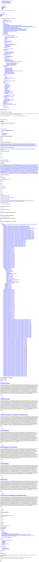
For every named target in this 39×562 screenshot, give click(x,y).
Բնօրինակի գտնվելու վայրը (9, 99)
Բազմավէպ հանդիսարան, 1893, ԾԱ (9, 261)
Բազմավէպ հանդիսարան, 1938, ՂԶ (9, 314)
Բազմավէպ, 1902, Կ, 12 (8, 288)
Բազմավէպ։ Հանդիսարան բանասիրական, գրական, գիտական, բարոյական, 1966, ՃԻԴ (17, 334)
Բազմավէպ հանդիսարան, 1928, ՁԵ (9, 307)
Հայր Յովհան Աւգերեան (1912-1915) (9, 169)
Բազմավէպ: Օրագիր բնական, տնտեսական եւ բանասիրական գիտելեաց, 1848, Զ (16, 229)
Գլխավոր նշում (5, 101)
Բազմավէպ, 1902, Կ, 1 (8, 268)
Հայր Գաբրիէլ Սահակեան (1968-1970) (13, 172)
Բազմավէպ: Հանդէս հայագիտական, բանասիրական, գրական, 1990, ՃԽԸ (15, 351)
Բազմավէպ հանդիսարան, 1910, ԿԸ (9, 294)
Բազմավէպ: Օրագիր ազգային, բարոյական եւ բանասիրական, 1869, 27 (14, 244)
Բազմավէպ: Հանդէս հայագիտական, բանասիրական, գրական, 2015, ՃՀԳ (15, 369)
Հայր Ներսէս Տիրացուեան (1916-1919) (21, 169)
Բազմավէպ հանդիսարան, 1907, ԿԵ (9, 292)
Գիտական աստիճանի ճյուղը (11, 64)
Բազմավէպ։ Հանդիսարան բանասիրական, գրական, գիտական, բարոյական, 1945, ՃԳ (17, 319)
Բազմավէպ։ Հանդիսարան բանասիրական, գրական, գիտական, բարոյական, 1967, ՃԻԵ (17, 335)
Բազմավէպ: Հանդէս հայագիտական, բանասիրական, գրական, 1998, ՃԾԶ (15, 357)
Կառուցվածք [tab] (4, 134)
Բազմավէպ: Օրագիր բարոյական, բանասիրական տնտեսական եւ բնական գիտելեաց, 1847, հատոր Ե (19, 228)
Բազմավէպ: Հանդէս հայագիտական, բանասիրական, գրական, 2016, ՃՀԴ (15, 370)
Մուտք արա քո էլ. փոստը (4, 115)
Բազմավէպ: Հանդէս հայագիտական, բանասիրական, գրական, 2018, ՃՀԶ (15, 371)
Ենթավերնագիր (7, 46)
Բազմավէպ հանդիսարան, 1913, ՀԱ (8, 296)
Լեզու (4, 82)
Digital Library (4, 204)
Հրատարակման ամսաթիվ (9, 73)
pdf (0, 182)
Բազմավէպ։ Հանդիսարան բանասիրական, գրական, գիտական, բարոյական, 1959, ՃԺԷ (17, 329)
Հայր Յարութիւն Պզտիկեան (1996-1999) (22, 173)
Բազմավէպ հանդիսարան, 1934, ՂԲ (9, 311)
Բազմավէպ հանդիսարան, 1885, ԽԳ (9, 255)
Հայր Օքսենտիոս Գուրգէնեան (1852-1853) (16, 164)
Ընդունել (21, 558)
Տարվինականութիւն (9, 274)
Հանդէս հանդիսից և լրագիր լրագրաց (12, 280)
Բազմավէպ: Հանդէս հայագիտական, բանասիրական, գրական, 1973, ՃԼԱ (15, 339)
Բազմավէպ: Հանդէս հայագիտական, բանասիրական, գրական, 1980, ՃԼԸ (15, 344)
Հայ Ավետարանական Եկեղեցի (22, 200)
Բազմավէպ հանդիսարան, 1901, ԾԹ (9, 267)
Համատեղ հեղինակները (9, 48)
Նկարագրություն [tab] (4, 133)
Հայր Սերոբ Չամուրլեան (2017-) (34, 173)
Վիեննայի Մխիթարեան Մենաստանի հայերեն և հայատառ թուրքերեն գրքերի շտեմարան (16, 534)
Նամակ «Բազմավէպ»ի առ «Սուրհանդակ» (13, 279)
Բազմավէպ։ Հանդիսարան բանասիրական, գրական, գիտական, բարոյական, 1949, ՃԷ (17, 322)
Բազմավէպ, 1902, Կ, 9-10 (8, 287)
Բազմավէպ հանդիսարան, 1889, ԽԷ (9, 258)
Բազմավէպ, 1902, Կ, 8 (8, 286)
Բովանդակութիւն (4, 463)
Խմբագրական (3, 479)
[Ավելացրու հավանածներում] (0, 395)
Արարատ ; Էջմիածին (9, 277)
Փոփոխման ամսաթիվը (8, 71)
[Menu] (0, 4)
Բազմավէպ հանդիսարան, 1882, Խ (8, 253)
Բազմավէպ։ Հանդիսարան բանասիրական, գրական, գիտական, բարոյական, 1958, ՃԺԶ (17, 328)
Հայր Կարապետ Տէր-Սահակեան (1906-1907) (28, 168)
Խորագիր (5, 50)
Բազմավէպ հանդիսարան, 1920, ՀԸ (8, 301)
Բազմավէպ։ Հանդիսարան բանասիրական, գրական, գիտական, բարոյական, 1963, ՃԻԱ (17, 332)
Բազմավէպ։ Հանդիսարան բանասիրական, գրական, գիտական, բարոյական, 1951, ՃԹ (17, 323)
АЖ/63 (1, 191)
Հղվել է (6, 89)
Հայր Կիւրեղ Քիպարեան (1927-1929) (30, 170)
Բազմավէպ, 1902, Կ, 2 (8, 269)
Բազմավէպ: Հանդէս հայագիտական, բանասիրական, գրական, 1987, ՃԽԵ (15, 349)
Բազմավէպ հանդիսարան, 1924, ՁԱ (9, 304)
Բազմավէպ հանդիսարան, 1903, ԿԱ (9, 289)
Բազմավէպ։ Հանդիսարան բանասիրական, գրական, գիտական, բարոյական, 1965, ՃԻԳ (17, 333)
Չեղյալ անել (2, 119)
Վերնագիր (6, 42)
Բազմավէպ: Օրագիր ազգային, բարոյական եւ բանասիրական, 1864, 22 (14, 240)
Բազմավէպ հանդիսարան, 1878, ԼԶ (8, 250)
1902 (1, 152)
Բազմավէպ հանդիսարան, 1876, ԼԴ (8, 249)
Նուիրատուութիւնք (9, 271)
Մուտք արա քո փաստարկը (20, 115)
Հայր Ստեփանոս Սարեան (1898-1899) (22, 167)
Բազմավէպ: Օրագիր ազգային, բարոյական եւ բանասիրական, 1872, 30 (14, 246)
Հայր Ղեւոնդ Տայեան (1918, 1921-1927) (32, 169)
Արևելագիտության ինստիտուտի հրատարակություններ (12, 28)
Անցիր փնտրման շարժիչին (6, 1)
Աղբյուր (4, 81)
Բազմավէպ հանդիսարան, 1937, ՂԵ (9, 313)
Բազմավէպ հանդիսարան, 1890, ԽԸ (9, 259)
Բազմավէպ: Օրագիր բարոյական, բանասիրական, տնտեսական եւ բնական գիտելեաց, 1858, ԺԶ (18, 236)
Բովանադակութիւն (9, 281)
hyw (3, 5)
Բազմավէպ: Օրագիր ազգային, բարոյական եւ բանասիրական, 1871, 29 (14, 245)
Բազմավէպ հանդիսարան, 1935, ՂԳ (9, 312)
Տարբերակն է (7, 86)
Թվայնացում (7, 98)
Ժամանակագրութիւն (9, 270)
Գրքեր (4, 23)
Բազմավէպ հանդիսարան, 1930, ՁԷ (8, 308)
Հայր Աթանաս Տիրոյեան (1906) (16, 168)
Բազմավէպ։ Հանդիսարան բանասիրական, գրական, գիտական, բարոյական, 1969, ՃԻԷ (17, 336)
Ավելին (1, 510)
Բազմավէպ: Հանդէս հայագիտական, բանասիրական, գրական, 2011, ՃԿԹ (15, 366)
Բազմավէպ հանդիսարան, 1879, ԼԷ (8, 251)
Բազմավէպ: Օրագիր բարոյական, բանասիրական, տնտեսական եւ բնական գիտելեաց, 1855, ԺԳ (18, 234)
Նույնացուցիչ (6, 78)
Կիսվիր (4, 7)
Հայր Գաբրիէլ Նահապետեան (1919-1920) (7, 170)
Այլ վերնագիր (7, 45)
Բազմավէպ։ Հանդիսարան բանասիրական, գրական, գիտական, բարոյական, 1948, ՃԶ (17, 321)
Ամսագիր (13, 201)
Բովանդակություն (8, 59)
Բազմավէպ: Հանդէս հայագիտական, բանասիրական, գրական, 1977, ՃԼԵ (15, 342)
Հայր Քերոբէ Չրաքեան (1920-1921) (19, 170)
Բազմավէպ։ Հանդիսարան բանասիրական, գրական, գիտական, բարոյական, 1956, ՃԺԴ (17, 327)
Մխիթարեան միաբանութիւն (5, 161)
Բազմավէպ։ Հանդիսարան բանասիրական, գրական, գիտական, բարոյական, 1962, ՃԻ (17, 331)
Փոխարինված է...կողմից (9, 90)
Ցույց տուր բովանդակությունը (7, 130)
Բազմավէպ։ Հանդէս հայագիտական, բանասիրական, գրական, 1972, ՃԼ (14, 338)
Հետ (1, 16)
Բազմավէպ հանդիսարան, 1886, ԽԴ (9, 256)
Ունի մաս (6, 84)
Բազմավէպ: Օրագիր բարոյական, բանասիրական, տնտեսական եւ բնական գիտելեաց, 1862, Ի (18, 239)
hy (0, 194)
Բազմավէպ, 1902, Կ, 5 (8, 284)
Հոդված (1, 139)
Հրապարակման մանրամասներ (9, 35)
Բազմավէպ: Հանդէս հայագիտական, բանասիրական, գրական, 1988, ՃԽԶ (15, 350)
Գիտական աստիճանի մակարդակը (12, 63)
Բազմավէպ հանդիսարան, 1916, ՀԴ (8, 298)
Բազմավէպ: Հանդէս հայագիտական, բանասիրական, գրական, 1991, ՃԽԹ (15, 352)
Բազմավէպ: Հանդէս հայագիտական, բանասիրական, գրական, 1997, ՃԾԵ (15, 356)
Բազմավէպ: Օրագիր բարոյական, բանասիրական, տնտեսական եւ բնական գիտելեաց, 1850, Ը (18, 230)
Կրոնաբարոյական (30, 200)
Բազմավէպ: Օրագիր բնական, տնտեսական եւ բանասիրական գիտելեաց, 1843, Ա (16, 225)
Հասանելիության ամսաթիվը (9, 72)
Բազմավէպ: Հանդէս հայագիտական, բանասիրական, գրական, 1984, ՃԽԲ (15, 347)
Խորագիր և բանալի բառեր (9, 52)
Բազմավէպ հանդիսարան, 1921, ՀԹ (9, 302)
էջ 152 (1, 185)
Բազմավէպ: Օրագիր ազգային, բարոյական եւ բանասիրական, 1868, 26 (14, 243)
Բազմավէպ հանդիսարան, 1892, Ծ (8, 260)
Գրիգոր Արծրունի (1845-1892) (10, 278)
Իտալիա (10, 201)
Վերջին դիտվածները (6, 104)
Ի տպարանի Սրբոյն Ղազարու (5, 179)
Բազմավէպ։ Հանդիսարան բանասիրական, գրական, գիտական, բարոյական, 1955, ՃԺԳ (17, 326)
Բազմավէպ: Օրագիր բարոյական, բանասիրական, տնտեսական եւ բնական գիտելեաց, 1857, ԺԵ (18, 235)
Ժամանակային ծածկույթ (9, 56)
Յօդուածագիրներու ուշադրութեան (8, 447)
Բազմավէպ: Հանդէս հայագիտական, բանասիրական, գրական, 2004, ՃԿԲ (15, 361)
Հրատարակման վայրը (7, 53)
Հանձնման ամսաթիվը (8, 68)
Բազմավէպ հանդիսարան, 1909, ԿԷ (8, 293)
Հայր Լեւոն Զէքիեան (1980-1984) (24, 172)
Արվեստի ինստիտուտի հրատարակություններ (10, 27)
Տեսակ (4, 74)
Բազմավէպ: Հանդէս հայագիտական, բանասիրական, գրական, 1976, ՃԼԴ (15, 341)
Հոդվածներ (8, 204)
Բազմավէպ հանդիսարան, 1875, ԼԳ (8, 248)
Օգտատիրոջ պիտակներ (9, 51)
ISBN (5, 40)
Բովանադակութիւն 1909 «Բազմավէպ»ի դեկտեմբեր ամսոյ (14, 414)
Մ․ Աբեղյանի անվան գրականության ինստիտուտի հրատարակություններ (15, 29)
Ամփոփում (6, 58)
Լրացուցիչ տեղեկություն (9, 41)
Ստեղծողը (6, 47)
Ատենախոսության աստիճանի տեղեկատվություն (13, 61)
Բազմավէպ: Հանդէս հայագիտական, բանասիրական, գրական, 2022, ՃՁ (14, 374)
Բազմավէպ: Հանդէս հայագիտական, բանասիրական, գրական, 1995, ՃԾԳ (15, 355)
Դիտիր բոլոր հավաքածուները (7, 537)
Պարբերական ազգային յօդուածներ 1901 (12, 282)
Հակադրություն (5, 14)
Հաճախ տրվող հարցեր (7, 20)
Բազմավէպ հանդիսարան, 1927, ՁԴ (9, 306)
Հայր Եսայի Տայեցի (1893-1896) (11, 167)
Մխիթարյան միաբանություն (20, 201)
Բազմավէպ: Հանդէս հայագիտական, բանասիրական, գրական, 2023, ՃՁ (14, 375)
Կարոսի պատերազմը (9, 275)
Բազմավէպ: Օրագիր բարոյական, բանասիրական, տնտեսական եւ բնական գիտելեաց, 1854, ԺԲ (18, 233)
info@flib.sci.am (2, 522)
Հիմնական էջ (3, 528)
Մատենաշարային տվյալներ (7, 100)
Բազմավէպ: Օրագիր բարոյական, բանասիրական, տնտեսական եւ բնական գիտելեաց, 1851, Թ (18, 231)
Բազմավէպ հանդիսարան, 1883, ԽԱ (9, 254)
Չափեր (6, 76)
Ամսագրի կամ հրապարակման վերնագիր (11, 36)
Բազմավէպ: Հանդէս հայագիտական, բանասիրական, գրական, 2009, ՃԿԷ (15, 365)
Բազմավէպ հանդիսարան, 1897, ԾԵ (9, 264)
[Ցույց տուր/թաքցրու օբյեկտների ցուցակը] (15, 18)
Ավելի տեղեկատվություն (15, 558)
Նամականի (8, 272)
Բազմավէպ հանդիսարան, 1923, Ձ (8, 303)
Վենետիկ (7, 201)
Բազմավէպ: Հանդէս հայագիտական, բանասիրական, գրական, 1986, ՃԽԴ (15, 348)
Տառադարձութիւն (4, 430)
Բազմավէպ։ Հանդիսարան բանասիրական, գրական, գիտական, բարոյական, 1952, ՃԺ (17, 324)
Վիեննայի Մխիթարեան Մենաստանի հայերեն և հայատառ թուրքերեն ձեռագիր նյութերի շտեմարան (18, 535)
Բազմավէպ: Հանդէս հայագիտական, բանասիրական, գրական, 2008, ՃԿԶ (15, 364)
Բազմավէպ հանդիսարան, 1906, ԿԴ (9, 291)
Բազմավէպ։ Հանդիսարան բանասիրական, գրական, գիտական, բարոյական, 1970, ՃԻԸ (17, 337)
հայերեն (2, 194)
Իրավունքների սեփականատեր (8, 96)
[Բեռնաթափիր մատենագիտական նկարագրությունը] (1, 395)
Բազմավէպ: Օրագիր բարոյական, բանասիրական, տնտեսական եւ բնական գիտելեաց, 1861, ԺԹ (18, 238)
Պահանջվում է (7, 91)
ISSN (5, 39)
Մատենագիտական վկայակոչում (10, 80)
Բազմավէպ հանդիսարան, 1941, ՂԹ (9, 316)
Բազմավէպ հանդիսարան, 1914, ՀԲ (8, 297)
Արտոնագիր (7, 95)
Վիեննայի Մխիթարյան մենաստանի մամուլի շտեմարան (12, 25)
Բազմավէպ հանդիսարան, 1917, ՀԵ (8, 299)
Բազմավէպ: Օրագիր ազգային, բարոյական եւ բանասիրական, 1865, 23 (14, 241)
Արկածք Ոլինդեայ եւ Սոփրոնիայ (11, 273)
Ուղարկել (6, 119)
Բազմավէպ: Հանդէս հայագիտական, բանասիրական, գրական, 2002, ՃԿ (14, 360)
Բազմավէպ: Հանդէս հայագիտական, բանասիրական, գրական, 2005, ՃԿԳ (15, 362)
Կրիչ (5, 77)
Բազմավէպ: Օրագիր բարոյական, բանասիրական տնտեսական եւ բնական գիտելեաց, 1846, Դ (18, 227)
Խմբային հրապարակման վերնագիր (11, 44)
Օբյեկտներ (5, 105)
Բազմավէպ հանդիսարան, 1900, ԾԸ (9, 266)
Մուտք (1, 14)
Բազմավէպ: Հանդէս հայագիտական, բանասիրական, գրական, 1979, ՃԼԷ (15, 343)
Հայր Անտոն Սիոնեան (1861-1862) (7, 165)
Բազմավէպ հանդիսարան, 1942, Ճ (8, 317)
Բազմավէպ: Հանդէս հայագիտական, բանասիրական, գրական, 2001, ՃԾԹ (15, 359)
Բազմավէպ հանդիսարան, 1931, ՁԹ (9, 309)
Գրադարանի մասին (5, 18)
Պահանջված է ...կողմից (8, 92)
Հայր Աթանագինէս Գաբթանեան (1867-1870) (20, 165)
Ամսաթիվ (5, 66)
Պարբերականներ (6, 24)
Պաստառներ (5, 33)
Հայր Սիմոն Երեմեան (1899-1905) (34, 167)
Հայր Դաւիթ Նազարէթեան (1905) (6, 168)
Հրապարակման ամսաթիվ (9, 37)
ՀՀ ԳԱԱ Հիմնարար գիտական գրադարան (7, 197)
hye (2, 5)
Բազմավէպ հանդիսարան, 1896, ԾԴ (9, 263)
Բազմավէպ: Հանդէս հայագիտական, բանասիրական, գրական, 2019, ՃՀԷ (15, 372)
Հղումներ (6, 88)
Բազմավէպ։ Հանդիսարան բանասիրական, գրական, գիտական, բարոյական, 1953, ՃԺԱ (17, 325)
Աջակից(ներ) (5, 49)
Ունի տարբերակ (7, 85)
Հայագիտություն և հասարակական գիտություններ (8, 200)
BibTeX (3, 397)
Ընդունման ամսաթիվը (8, 69)
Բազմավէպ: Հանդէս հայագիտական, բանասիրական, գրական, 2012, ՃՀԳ (15, 367)
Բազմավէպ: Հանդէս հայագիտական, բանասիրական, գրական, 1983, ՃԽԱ (15, 346)
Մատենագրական (9, 276)
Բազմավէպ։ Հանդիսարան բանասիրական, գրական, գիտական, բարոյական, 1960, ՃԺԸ (17, 330)
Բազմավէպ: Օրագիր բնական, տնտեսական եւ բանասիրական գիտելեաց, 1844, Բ (16, 226)
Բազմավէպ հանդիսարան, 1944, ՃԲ (9, 318)
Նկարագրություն (6, 19)
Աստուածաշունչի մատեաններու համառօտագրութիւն (13, 495)
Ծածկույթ (5, 54)
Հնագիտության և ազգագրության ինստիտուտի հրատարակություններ (14, 30)
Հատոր (6, 38)
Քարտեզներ (5, 32)
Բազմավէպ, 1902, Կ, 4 (8, 283)
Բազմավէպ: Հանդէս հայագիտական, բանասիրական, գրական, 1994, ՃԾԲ (15, 354)
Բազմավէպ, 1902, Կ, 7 (8, 285)
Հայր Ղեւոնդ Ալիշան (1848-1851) (5, 164)
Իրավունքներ (6, 93)
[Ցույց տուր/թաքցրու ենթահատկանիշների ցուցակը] (3, 35)
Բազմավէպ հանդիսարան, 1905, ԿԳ (9, 290)
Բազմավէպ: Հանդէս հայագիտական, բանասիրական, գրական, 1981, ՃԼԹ (15, 345)
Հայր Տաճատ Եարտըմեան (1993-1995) (10, 173)
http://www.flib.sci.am (3, 525)
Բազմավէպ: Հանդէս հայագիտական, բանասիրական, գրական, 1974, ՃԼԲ (15, 340)
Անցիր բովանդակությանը (6, 2)
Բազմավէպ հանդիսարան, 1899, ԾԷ (9, 265)
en (4, 5)
